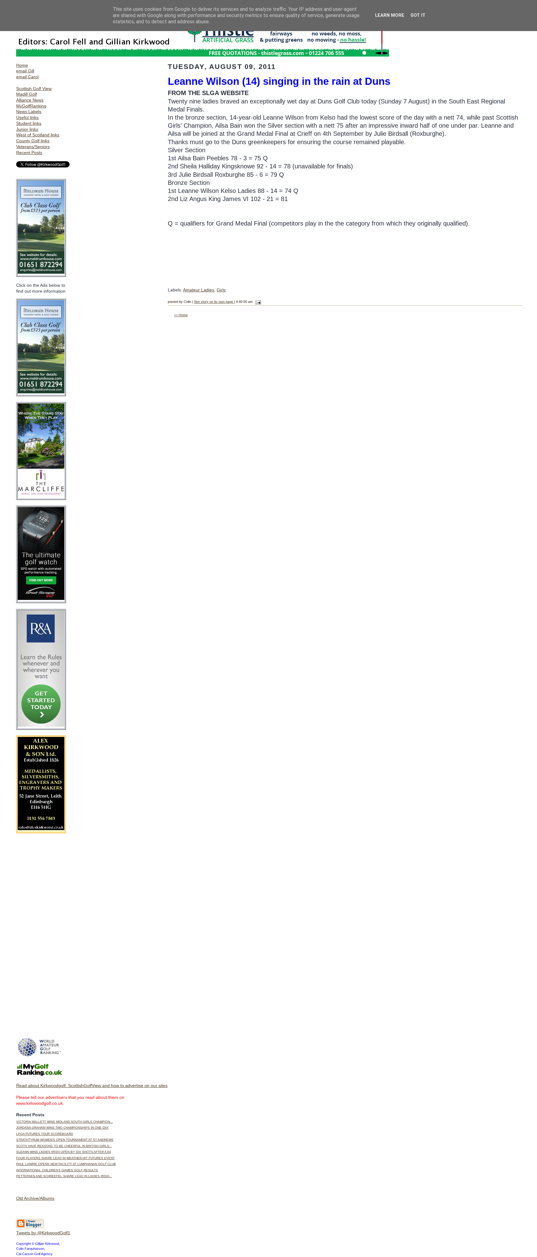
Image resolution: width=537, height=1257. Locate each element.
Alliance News (30, 100)
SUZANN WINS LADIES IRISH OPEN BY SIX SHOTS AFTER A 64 (63, 1152)
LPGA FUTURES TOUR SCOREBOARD (44, 1134)
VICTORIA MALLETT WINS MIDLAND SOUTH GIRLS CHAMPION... (64, 1121)
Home (22, 65)
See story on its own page (214, 302)
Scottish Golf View (34, 88)
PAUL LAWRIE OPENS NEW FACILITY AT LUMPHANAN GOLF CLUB (66, 1164)
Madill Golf (26, 94)
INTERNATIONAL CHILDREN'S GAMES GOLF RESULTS (57, 1170)
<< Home (181, 315)
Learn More (389, 15)
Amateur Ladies (198, 289)
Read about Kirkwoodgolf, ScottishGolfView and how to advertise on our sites (92, 1085)
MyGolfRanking (31, 105)
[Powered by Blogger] (30, 1226)
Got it (418, 15)
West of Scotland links (37, 134)
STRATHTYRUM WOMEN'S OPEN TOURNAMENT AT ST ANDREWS (64, 1139)
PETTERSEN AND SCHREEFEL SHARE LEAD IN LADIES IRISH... (64, 1176)
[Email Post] (257, 302)
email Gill (25, 70)
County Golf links (32, 140)
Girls (221, 289)
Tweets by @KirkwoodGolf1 (43, 1232)
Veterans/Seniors (33, 146)
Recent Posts (29, 152)
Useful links (27, 117)
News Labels (28, 111)
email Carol (27, 76)
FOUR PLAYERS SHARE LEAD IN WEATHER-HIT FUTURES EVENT (65, 1158)
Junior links (27, 129)
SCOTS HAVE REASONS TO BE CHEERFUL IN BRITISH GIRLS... (64, 1146)
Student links (28, 123)
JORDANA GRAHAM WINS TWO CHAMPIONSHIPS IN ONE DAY (62, 1127)
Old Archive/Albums (35, 1198)
